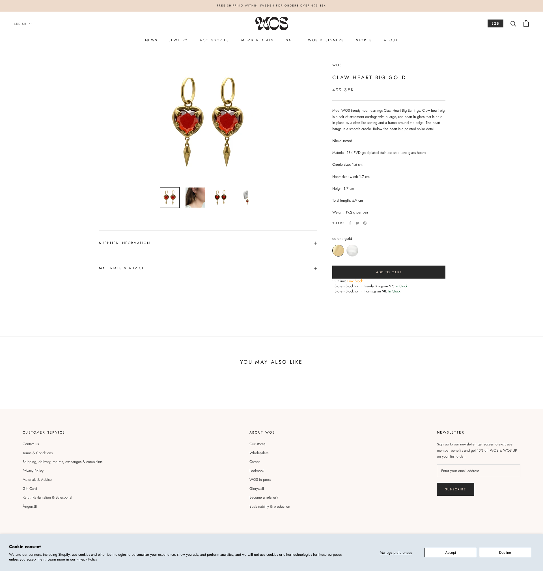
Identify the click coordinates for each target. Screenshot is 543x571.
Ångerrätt (30, 506)
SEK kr (20, 23)
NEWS (151, 40)
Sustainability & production (269, 506)
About (391, 40)
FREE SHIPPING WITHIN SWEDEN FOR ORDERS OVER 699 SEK (271, 5)
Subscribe (455, 489)
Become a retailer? (263, 497)
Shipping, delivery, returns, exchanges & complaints (62, 461)
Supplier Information (124, 242)
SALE (291, 40)
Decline (505, 552)
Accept (450, 552)
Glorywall (256, 488)
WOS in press (260, 479)
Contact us (31, 444)
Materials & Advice (37, 479)
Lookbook (256, 470)
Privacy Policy (86, 559)
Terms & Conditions (38, 453)
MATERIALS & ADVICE (122, 268)
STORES (364, 40)
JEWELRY (179, 40)
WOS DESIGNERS (326, 40)
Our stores (257, 444)
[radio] (338, 251)
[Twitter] (357, 223)
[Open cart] (526, 23)
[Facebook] (350, 223)
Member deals (257, 40)
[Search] (513, 23)
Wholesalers (258, 453)
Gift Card (30, 488)
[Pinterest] (365, 223)
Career (254, 461)
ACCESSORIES (214, 40)
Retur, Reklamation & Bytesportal (47, 497)
